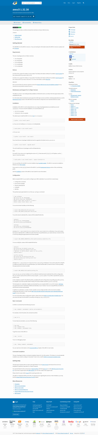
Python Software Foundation (18, 406)
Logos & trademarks (50, 410)
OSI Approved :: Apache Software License (76, 96)
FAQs (34, 412)
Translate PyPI (63, 408)
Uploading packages (37, 407)
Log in (73, 3)
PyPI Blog (48, 405)
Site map (71, 433)
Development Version (45, 167)
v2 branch (16, 48)
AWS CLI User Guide (19, 388)
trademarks (38, 433)
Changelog (17, 384)
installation (18, 171)
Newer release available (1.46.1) (75, 47)
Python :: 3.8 (73, 109)
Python (72, 105)
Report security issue (78, 407)
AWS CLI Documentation (20, 386)
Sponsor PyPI (62, 410)
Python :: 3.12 (74, 115)
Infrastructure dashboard (51, 407)
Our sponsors (49, 412)
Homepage (72, 30)
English (72, 101)
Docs (69, 3)
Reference (72, 34)
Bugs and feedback (64, 405)
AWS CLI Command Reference (21, 389)
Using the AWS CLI (34, 348)
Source (72, 36)
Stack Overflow (35, 369)
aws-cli (45, 369)
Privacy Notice (77, 410)
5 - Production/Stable (75, 86)
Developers (73, 90)
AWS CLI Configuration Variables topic (52, 295)
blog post (48, 79)
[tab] (17, 23)
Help (65, 3)
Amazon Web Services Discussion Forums (25, 377)
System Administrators (76, 91)
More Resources (18, 39)
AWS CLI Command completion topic (52, 357)
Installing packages (36, 405)
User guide (35, 408)
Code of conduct (77, 408)
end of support (59, 73)
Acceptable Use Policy (78, 412)
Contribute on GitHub (64, 407)
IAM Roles (61, 284)
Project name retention (37, 410)
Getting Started (18, 35)
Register (79, 3)
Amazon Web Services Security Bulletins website (47, 84)
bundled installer (42, 163)
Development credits (64, 412)
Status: (19, 411)
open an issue (45, 364)
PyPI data (71, 42)
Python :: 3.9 (73, 111)
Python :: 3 (73, 106)
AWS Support (31, 370)
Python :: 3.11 (74, 114)
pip (33, 116)
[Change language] (83, 3)
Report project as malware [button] (77, 119)
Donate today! (16, 414)
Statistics (48, 408)
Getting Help (17, 37)
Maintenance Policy (17, 99)
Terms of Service (77, 405)
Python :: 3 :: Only (74, 108)
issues (27, 373)
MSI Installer (22, 165)
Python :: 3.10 (74, 112)
